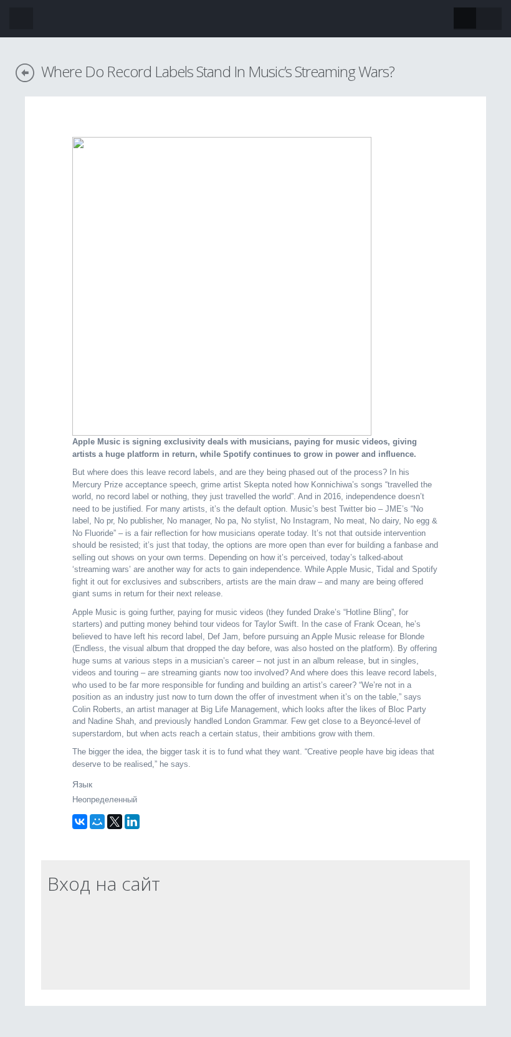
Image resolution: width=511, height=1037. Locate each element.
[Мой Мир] (97, 821)
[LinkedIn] (132, 821)
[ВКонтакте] (79, 821)
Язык (82, 784)
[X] (114, 821)
